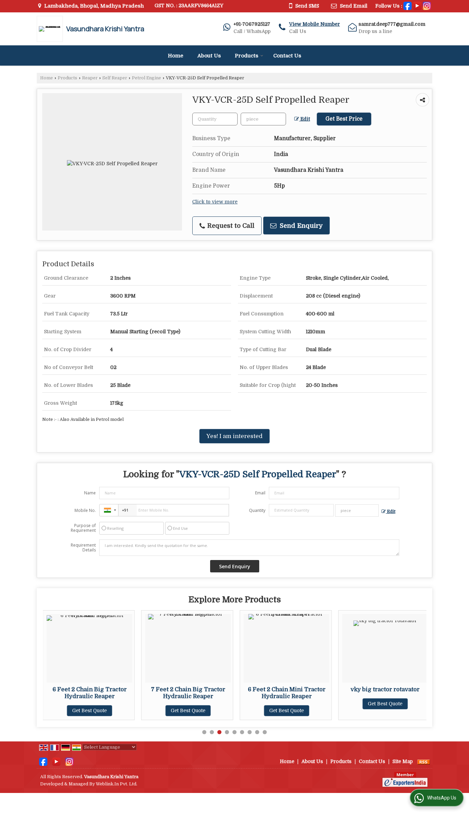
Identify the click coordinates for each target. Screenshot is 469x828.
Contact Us (287, 56)
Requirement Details (83, 547)
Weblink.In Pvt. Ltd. (116, 784)
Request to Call (230, 225)
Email (260, 493)
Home (175, 56)
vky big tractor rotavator (385, 689)
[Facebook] (407, 5)
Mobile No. (85, 510)
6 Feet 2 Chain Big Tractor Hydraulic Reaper (90, 693)
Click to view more (215, 201)
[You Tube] (417, 5)
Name (90, 493)
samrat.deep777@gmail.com (391, 24)
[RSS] (423, 761)
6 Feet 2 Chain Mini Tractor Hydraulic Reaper (286, 693)
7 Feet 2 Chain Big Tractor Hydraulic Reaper (188, 693)
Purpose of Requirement (83, 528)
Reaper (90, 78)
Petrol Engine (146, 78)
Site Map (402, 761)
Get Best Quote (89, 710)
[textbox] (263, 119)
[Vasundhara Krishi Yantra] (51, 29)
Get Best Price (344, 119)
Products (246, 56)
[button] (314, 24)
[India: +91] (108, 510)
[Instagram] (427, 5)
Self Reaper (114, 78)
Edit (304, 119)
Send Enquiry (300, 225)
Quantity (257, 510)
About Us (209, 56)
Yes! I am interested (234, 436)
